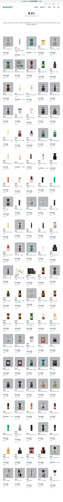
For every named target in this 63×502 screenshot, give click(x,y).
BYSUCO (7, 7)
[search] (58, 7)
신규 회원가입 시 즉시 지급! (31, 1)
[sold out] (8, 41)
